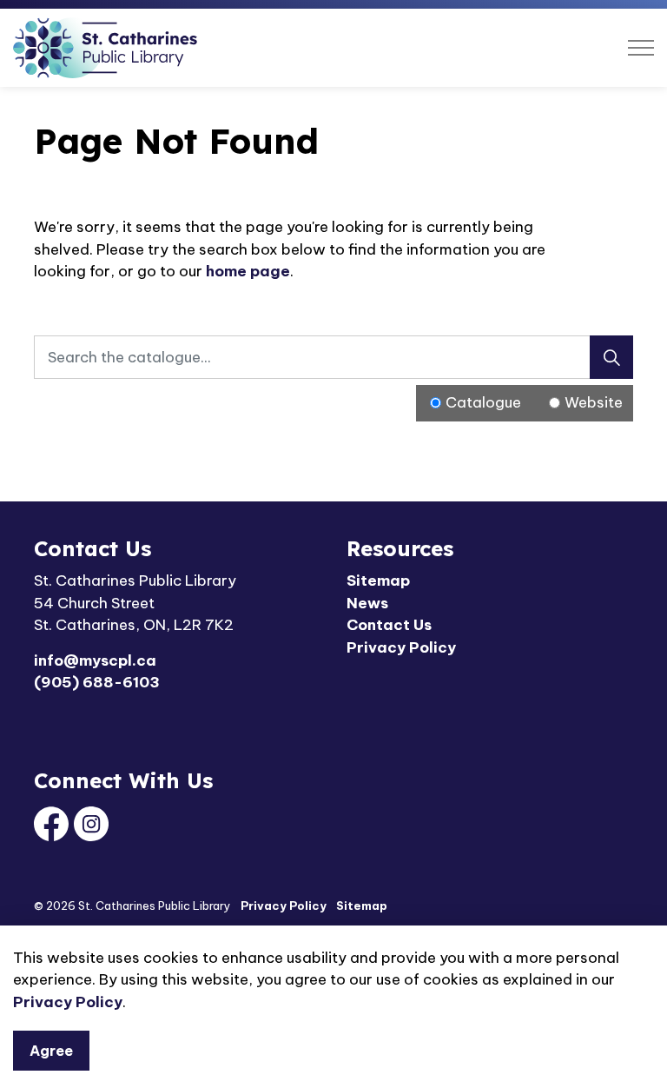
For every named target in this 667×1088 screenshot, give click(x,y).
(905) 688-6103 (97, 682)
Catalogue (483, 402)
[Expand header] (641, 48)
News (367, 603)
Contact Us (389, 624)
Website (594, 402)
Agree (51, 1050)
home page (248, 271)
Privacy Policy (67, 1002)
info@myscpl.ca (95, 660)
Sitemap (378, 580)
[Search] (611, 357)
